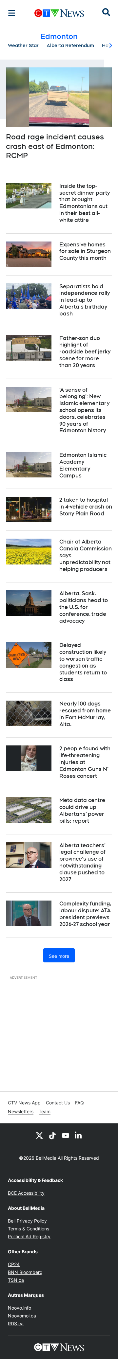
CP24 (14, 1264)
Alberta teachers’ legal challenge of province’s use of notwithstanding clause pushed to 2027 (82, 862)
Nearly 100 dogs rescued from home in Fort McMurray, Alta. (85, 714)
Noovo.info (19, 1308)
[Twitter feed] (39, 1135)
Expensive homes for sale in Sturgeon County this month (85, 251)
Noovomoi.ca (22, 1315)
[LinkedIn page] (79, 1135)
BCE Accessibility (26, 1193)
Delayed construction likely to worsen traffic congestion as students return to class (83, 662)
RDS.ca (16, 1323)
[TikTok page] (52, 1135)
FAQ (79, 1102)
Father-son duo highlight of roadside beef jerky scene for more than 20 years (84, 351)
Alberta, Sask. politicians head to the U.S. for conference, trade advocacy (83, 607)
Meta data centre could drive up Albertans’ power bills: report (82, 810)
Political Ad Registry (29, 1236)
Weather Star (23, 45)
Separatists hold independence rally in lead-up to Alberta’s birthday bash (84, 300)
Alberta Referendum (70, 45)
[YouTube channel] (65, 1135)
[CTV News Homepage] (59, 13)
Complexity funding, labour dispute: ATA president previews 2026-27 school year (85, 914)
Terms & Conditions (28, 1228)
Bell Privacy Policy (27, 1221)
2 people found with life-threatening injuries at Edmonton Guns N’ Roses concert (84, 762)
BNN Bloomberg (25, 1272)
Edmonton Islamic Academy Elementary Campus (83, 465)
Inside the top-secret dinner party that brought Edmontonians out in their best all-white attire (84, 203)
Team (44, 1111)
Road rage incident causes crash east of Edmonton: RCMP (55, 146)
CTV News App (24, 1102)
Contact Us (58, 1102)
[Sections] (11, 13)
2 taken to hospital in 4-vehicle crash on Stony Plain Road (85, 507)
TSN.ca (16, 1280)
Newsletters (20, 1111)
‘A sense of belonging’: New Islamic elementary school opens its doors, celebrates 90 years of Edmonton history (84, 410)
